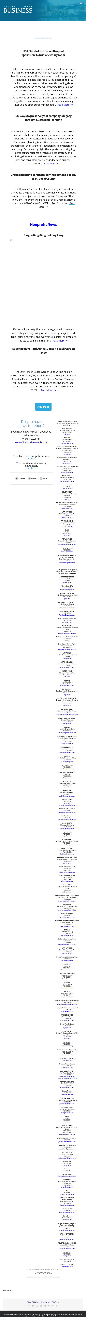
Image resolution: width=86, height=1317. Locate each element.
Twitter (45, 478)
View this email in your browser (43, 38)
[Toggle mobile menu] (81, 3)
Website (34, 478)
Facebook (22, 478)
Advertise (43, 406)
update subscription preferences (51, 1277)
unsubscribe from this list (34, 1277)
